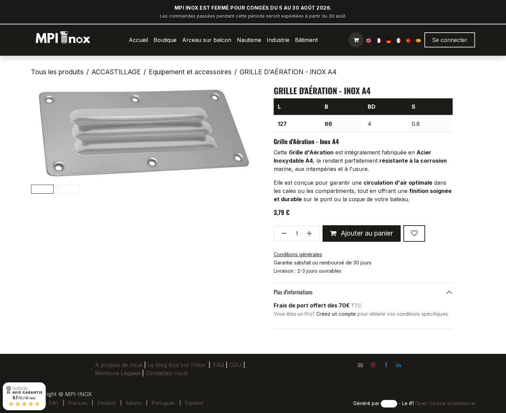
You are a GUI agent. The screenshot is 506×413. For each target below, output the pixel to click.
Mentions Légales (117, 373)
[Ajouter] (311, 233)
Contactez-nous (167, 373)
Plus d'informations (293, 292)
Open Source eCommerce (445, 403)
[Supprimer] (282, 233)
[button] (42, 134)
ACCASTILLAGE (116, 72)
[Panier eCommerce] (355, 39)
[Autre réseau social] (360, 364)
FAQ (218, 364)
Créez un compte (336, 314)
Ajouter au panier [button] (366, 233)
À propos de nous (119, 364)
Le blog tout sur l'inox (176, 364)
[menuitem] (138, 40)
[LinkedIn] (398, 364)
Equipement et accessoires (190, 72)
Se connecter (449, 39)
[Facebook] (385, 364)
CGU (237, 364)
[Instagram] (373, 364)
